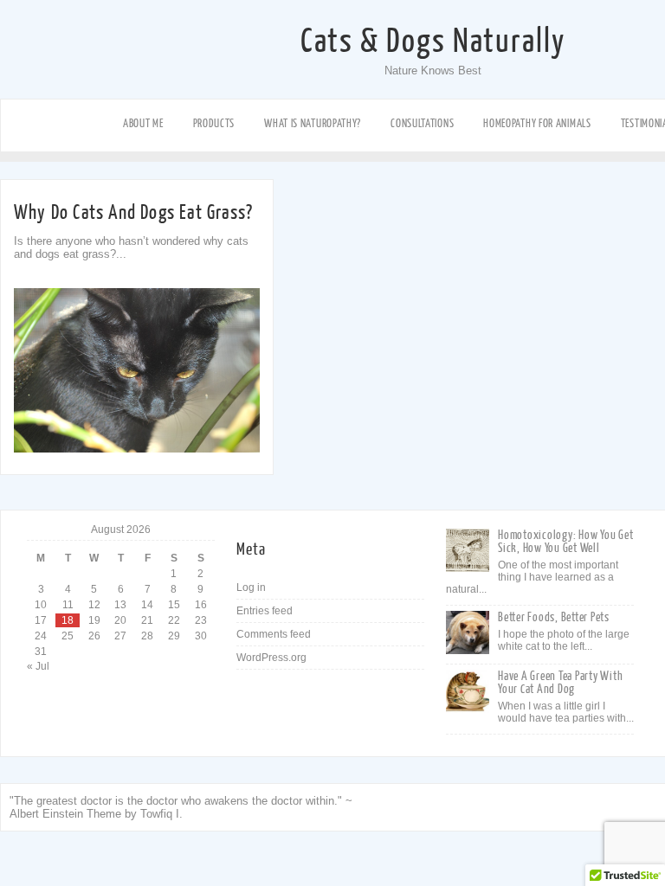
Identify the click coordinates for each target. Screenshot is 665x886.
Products (214, 123)
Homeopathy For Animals (537, 123)
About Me (143, 123)
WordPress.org (271, 658)
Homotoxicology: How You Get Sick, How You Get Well (565, 542)
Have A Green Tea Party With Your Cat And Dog (560, 683)
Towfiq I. (161, 813)
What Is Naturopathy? (312, 123)
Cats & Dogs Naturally (432, 41)
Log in (251, 587)
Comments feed (273, 634)
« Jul (38, 666)
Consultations (422, 123)
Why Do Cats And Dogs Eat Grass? (133, 212)
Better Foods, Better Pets (554, 617)
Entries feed (264, 611)
